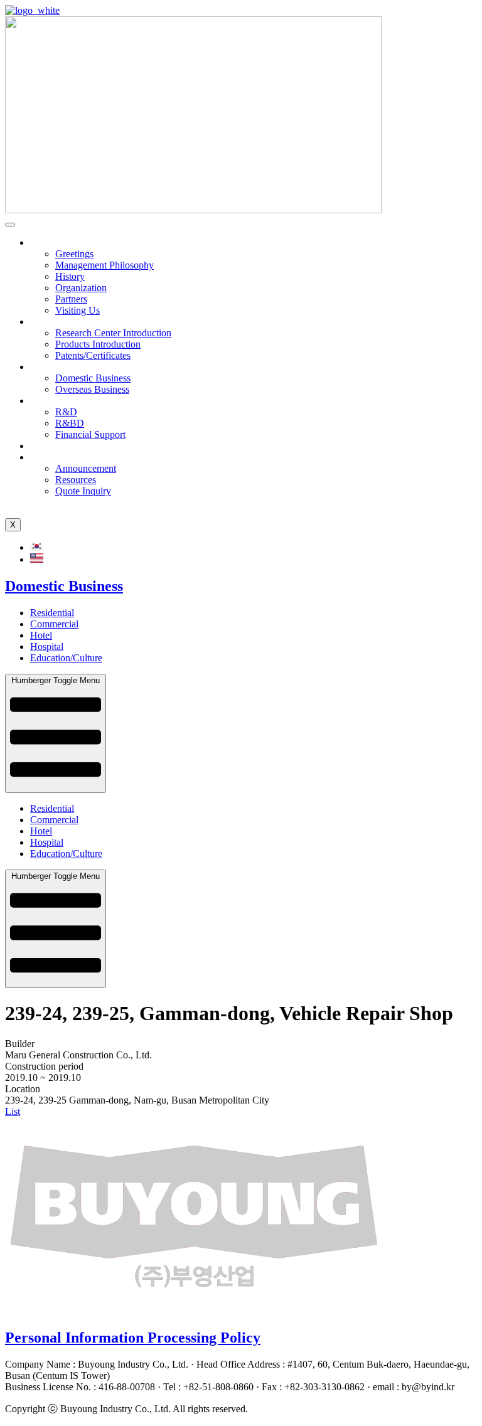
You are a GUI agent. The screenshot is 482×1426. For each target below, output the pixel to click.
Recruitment (54, 445)
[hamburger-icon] (10, 224)
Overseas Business (92, 389)
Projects (46, 366)
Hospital (46, 646)
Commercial (54, 624)
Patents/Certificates (93, 355)
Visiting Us (77, 310)
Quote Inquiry (83, 491)
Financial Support (90, 434)
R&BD (69, 423)
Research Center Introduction (113, 332)
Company (49, 242)
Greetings (74, 253)
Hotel (41, 635)
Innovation (51, 321)
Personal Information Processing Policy (132, 1337)
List (12, 1111)
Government (55, 400)
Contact (45, 457)
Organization (81, 287)
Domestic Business (93, 378)
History (70, 276)
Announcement (85, 468)
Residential (52, 612)
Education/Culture (66, 657)
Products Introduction (98, 344)
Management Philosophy (104, 265)
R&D (66, 412)
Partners (71, 299)
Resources (75, 479)
